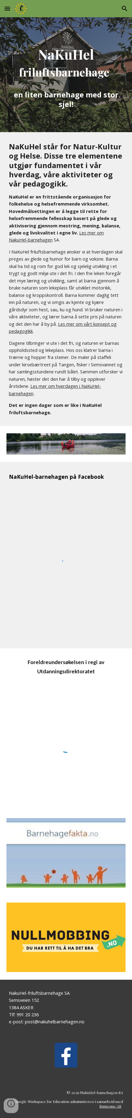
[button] (7, 8)
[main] (66, 74)
